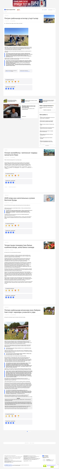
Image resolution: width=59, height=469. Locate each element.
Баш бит (5, 11)
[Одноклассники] (8, 88)
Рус (42, 9)
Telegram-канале (8, 71)
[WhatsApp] (13, 88)
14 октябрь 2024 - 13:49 (6, 157)
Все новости (47, 145)
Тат (46, 9)
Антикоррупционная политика (8, 464)
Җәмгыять (6, 15)
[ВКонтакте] (6, 88)
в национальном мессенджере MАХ (25, 71)
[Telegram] (11, 88)
